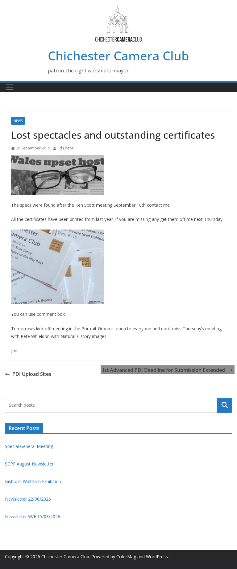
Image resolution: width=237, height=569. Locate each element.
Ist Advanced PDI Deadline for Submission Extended (164, 370)
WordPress (157, 556)
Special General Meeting (29, 446)
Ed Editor (65, 148)
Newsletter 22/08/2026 (28, 499)
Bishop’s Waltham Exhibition (33, 481)
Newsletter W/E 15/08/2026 (32, 516)
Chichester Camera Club (118, 55)
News (18, 121)
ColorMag (126, 556)
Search (224, 405)
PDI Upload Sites (31, 374)
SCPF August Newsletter (29, 464)
